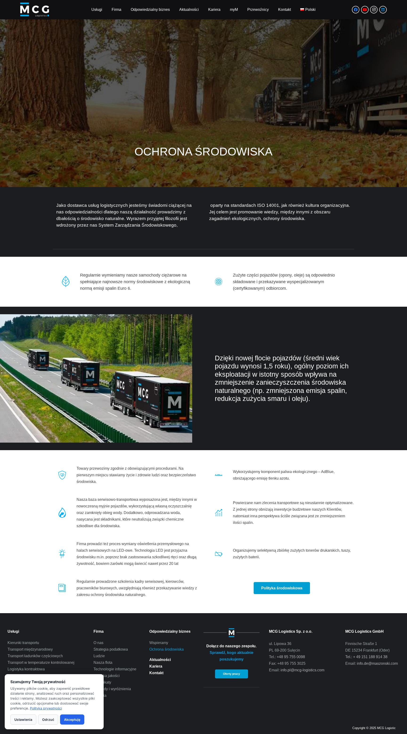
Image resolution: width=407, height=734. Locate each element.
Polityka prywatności (46, 708)
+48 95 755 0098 (291, 657)
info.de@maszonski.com (377, 663)
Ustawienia (23, 720)
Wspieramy (158, 643)
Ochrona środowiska (166, 649)
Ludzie (99, 656)
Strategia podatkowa (111, 649)
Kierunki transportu (23, 643)
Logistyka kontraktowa (26, 669)
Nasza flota (103, 663)
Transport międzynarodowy (30, 649)
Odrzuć (48, 720)
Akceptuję (72, 720)
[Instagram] (374, 9)
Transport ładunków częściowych (35, 656)
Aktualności (160, 660)
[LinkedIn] (383, 9)
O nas (98, 643)
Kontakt (156, 673)
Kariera (155, 666)
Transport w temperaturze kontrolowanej (41, 663)
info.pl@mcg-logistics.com (302, 670)
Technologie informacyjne (115, 669)
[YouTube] (365, 9)
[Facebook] (355, 9)
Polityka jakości (107, 676)
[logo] (34, 10)
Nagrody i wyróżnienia (112, 689)
